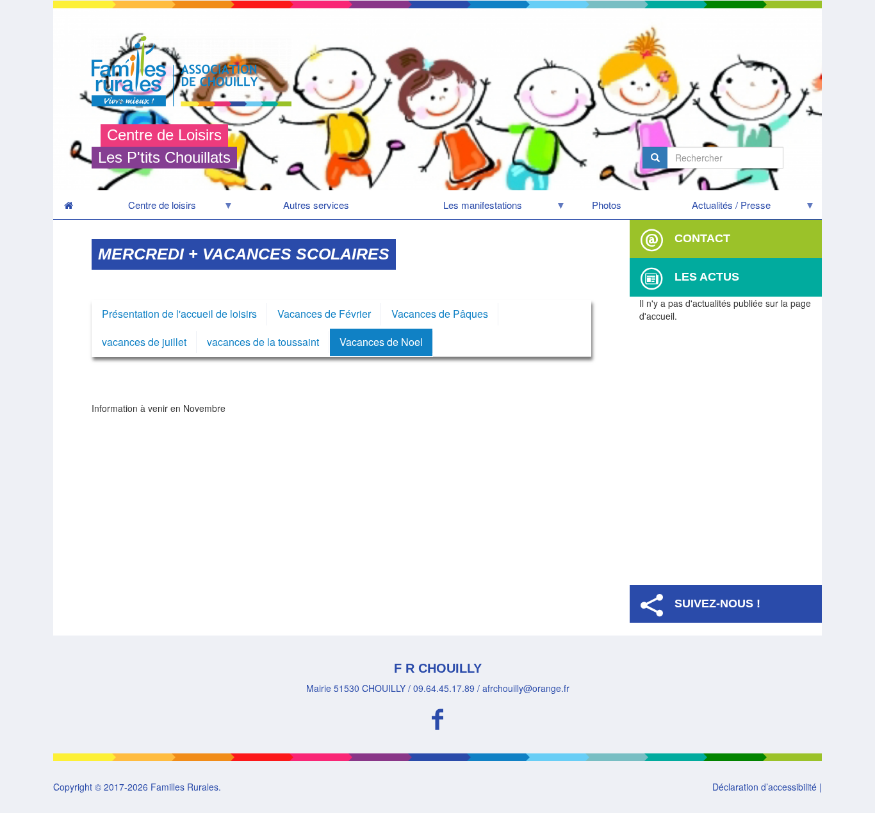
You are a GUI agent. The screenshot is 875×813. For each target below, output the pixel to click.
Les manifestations (457, 208)
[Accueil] (196, 71)
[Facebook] (437, 717)
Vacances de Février (324, 313)
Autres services (316, 204)
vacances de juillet (144, 341)
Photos (606, 204)
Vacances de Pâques (439, 313)
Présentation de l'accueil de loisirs (179, 313)
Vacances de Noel (381, 341)
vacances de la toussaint (263, 341)
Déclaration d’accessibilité (764, 786)
